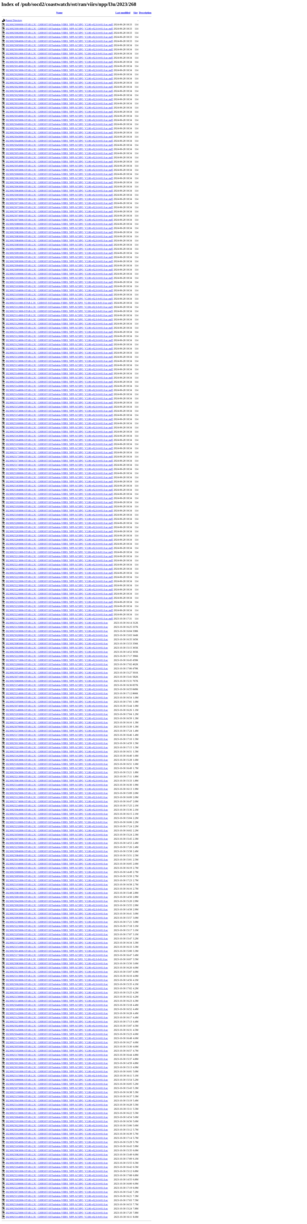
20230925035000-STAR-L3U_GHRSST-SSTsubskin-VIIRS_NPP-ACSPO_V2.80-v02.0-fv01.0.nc (57, 930)
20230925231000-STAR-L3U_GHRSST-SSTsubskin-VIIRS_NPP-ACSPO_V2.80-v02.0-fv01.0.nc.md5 (59, 602)
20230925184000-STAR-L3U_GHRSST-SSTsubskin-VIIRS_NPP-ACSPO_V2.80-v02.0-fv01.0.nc (57, 1204)
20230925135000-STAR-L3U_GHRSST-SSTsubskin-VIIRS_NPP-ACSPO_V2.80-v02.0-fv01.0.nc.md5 (59, 369)
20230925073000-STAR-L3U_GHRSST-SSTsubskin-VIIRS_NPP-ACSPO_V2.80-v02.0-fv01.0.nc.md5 (59, 211)
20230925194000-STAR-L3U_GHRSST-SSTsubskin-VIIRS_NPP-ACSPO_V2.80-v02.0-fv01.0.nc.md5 (59, 514)
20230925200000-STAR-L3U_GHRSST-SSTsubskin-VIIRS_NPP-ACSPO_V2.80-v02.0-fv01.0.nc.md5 (59, 523)
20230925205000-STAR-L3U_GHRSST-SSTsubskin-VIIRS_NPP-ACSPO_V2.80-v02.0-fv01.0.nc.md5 (59, 543)
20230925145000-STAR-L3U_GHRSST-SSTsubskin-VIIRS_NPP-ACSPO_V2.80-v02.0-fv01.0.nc (57, 1030)
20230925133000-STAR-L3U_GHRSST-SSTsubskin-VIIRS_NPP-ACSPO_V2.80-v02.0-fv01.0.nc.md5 (59, 361)
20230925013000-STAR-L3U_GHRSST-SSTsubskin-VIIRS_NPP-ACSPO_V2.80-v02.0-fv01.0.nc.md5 (59, 62)
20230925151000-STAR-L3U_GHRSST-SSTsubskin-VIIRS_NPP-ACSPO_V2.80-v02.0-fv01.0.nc (57, 946)
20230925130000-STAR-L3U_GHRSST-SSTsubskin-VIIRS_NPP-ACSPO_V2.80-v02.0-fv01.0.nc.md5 (59, 348)
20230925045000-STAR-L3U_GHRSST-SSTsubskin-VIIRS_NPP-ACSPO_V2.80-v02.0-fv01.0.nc (57, 1208)
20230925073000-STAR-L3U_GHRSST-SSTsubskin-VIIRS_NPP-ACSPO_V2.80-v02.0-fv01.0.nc (57, 1088)
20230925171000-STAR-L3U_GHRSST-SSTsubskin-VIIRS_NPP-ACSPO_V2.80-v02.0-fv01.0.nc (57, 660)
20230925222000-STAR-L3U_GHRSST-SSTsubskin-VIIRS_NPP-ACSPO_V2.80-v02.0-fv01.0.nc (57, 656)
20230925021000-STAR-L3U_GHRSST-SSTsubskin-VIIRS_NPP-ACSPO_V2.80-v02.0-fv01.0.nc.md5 (59, 78)
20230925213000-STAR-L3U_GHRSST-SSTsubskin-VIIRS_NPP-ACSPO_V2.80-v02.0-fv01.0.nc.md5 (59, 560)
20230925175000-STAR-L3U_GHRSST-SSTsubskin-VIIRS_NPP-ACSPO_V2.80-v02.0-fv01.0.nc (57, 1038)
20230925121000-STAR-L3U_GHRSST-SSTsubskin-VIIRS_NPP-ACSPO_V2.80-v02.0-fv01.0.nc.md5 (59, 327)
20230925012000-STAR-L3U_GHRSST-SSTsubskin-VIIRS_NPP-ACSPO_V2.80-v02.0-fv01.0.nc (57, 1063)
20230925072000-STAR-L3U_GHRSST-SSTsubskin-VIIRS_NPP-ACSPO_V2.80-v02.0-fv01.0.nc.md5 (59, 207)
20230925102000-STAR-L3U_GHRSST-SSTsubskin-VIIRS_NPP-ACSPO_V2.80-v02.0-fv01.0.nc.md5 (59, 282)
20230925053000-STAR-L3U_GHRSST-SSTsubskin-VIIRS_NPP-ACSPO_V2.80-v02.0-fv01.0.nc (57, 760)
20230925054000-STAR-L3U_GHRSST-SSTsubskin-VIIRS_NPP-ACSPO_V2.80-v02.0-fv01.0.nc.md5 (59, 165)
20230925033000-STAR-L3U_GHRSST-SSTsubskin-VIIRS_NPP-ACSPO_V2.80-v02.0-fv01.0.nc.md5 (59, 111)
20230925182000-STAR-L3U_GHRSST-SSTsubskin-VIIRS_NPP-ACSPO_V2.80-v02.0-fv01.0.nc (57, 764)
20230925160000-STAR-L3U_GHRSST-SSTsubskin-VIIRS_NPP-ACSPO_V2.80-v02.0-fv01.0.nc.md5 (59, 423)
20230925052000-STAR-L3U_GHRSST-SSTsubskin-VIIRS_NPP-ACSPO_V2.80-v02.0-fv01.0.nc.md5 (59, 157)
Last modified (122, 12)
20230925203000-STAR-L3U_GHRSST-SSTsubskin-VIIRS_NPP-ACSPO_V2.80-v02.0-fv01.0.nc (57, 714)
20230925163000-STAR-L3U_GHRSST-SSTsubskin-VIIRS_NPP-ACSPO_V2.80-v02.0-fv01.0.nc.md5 (59, 435)
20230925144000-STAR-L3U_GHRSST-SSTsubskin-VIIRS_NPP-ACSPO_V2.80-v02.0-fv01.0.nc (57, 784)
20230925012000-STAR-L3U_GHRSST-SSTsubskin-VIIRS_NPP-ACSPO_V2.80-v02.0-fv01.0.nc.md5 (59, 57)
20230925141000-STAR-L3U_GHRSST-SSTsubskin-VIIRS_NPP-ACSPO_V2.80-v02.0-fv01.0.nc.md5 (59, 377)
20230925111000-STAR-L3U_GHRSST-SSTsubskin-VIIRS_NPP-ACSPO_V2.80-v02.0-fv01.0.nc (57, 959)
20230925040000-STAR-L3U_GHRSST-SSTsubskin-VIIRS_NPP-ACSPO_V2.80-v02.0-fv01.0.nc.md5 (59, 124)
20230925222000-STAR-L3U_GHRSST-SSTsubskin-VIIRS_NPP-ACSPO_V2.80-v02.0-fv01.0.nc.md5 (59, 581)
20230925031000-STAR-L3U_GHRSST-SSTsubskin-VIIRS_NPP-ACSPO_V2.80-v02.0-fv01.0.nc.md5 (59, 103)
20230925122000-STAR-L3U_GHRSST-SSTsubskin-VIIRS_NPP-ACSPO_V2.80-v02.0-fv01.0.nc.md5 (59, 332)
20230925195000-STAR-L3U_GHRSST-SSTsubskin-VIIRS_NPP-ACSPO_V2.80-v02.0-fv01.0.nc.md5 (59, 519)
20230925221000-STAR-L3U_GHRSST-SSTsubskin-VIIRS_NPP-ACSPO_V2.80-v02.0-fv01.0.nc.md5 (59, 577)
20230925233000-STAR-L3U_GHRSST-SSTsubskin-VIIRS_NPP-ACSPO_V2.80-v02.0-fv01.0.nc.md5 (59, 610)
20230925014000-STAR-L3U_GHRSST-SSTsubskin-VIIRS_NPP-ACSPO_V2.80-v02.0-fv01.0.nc (57, 951)
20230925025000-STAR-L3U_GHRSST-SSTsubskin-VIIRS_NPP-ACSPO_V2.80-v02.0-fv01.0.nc (57, 793)
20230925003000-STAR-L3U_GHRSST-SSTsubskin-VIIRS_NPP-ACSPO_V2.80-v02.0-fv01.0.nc (57, 843)
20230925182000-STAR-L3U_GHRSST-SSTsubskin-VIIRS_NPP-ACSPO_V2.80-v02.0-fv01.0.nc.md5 (59, 481)
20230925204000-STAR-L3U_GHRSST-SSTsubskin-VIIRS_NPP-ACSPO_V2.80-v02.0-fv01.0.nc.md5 (59, 539)
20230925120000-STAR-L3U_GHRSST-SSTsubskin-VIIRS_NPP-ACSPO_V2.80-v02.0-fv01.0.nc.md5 (59, 323)
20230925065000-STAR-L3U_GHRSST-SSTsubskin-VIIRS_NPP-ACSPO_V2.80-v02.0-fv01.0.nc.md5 (59, 195)
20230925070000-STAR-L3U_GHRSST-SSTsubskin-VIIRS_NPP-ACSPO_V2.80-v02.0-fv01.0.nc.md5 (59, 199)
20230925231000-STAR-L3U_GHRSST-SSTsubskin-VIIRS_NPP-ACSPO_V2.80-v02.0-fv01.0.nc (57, 880)
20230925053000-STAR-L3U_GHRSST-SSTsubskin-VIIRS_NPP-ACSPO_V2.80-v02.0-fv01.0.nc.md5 (59, 161)
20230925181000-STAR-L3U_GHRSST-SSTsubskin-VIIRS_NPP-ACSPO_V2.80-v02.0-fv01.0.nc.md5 (59, 477)
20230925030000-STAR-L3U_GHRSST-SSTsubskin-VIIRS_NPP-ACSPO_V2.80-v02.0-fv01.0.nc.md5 (59, 99)
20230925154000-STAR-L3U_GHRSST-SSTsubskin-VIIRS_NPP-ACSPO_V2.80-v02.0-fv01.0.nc (57, 685)
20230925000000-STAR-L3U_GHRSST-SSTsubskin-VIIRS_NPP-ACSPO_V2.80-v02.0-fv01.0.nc (57, 872)
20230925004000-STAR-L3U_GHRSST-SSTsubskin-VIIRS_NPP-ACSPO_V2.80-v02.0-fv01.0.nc (57, 1117)
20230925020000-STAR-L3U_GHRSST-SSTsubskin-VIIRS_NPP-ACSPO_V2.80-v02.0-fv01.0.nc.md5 (59, 74)
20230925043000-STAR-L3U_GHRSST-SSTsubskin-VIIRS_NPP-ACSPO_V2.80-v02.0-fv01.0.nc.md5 (59, 136)
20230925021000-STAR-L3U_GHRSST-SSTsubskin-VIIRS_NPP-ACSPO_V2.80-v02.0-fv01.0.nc (57, 818)
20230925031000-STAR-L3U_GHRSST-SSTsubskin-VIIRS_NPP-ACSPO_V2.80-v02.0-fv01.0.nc (57, 1171)
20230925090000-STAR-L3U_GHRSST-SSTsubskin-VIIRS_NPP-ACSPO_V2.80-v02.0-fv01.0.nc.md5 (59, 249)
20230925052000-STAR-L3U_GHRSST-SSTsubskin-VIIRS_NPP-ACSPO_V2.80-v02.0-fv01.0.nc (57, 672)
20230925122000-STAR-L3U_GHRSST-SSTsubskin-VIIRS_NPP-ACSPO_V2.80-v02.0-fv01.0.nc (57, 814)
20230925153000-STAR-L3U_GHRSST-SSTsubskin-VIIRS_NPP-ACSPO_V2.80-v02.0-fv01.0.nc (57, 639)
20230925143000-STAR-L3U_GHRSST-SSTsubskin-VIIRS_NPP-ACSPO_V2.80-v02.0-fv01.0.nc (57, 1104)
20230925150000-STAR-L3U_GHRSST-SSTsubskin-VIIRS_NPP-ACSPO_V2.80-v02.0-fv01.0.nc (57, 996)
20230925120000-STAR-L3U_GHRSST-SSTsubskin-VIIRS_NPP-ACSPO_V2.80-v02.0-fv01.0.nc (57, 789)
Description (145, 12)
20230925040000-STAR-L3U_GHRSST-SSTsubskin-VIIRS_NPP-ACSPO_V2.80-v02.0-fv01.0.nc (57, 1005)
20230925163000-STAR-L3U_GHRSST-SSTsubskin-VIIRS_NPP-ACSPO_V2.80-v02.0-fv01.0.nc (57, 913)
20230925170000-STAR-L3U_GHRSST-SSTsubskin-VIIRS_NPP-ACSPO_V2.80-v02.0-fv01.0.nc (57, 1055)
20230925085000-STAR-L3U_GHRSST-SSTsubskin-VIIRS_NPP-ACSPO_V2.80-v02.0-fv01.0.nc (57, 643)
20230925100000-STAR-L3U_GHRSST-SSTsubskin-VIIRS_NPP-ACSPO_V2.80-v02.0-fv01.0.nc (57, 1183)
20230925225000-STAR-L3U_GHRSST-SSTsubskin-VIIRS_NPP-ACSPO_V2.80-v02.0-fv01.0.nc (57, 1212)
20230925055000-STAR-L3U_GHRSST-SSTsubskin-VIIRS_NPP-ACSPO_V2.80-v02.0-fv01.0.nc (57, 1046)
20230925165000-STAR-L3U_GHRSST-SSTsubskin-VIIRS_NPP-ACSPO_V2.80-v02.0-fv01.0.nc (57, 1146)
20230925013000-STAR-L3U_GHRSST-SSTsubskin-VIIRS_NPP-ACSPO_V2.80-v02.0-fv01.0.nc (57, 743)
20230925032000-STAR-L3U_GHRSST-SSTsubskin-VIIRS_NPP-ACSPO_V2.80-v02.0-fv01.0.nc (57, 1129)
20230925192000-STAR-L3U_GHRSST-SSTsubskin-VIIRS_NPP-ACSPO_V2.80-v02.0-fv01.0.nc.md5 (59, 506)
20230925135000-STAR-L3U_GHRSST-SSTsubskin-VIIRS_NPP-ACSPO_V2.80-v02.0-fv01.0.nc (57, 627)
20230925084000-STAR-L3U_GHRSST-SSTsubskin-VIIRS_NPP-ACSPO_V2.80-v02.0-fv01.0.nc (57, 855)
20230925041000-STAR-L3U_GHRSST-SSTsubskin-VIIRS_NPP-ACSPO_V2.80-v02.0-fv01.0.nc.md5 (59, 128)
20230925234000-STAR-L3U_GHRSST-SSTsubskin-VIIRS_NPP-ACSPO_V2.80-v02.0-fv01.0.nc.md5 (59, 614)
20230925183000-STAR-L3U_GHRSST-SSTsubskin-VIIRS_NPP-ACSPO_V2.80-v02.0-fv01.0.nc (57, 1009)
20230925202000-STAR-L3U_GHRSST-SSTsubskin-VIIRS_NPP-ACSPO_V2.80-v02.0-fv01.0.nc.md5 (59, 531)
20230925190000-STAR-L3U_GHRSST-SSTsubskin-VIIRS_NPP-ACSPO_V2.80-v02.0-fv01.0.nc (57, 689)
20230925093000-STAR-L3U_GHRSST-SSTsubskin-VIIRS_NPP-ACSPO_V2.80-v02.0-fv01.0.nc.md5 (59, 261)
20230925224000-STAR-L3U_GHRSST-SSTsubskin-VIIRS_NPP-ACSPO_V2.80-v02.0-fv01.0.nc (57, 1187)
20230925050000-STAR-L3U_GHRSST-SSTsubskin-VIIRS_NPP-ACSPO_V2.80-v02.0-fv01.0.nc (57, 834)
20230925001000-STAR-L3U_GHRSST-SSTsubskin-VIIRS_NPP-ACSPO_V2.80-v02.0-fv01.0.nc (57, 897)
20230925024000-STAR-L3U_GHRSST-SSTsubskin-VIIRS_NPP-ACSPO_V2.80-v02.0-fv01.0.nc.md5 (59, 91)
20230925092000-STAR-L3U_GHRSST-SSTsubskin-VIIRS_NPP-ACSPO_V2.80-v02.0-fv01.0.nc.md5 (59, 257)
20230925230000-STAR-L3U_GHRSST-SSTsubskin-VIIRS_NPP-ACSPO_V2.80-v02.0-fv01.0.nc (57, 922)
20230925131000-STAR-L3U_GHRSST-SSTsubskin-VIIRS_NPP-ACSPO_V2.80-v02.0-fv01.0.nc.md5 (59, 352)
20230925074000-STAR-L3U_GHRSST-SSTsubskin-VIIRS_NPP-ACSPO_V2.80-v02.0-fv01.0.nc (57, 706)
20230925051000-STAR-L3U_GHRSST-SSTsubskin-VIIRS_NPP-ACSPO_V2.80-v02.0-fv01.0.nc (57, 992)
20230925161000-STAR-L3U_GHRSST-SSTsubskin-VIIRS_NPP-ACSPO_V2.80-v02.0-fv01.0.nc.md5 (59, 427)
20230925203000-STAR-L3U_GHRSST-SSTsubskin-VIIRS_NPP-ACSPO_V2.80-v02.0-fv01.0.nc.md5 (59, 535)
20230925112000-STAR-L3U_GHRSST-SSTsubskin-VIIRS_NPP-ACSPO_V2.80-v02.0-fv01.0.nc (57, 797)
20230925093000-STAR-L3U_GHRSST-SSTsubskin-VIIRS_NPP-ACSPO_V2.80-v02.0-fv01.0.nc (57, 917)
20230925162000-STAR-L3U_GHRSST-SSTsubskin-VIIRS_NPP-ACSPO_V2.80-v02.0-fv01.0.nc (57, 755)
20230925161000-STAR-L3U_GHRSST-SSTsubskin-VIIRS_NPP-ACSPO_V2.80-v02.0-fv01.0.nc (57, 1133)
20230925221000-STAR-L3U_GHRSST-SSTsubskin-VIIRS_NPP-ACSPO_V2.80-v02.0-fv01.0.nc (57, 747)
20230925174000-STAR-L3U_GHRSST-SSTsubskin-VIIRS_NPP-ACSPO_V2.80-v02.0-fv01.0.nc (57, 801)
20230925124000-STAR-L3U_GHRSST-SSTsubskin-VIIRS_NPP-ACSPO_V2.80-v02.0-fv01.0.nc (57, 722)
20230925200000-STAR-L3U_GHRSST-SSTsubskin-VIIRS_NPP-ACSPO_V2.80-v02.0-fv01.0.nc (57, 664)
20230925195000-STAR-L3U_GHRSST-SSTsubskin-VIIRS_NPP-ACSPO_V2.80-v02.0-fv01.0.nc (57, 701)
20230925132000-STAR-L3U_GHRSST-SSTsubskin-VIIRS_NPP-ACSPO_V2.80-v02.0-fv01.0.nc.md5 (59, 357)
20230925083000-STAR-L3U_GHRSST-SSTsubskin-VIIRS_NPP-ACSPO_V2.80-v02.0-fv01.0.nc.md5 (59, 236)
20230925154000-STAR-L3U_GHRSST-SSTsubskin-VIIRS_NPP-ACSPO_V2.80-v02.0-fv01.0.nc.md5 (59, 415)
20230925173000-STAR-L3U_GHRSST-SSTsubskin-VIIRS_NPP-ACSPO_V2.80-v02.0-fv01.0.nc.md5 (59, 460)
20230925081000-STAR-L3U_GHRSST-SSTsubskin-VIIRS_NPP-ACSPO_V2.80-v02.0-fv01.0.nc (57, 892)
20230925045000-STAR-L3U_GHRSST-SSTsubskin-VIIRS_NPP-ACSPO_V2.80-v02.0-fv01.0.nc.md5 (59, 145)
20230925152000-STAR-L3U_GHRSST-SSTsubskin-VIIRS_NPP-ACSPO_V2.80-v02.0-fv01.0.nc (57, 942)
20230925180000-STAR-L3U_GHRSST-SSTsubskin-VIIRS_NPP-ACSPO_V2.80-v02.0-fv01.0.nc (57, 768)
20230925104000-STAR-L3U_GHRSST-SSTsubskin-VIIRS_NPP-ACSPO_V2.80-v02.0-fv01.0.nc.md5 (59, 290)
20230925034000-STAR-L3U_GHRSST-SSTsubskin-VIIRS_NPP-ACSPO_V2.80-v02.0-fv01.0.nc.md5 (59, 116)
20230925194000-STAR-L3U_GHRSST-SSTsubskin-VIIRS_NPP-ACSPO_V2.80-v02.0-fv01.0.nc (57, 718)
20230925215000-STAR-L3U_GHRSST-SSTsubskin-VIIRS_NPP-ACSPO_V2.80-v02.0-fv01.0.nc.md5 (59, 568)
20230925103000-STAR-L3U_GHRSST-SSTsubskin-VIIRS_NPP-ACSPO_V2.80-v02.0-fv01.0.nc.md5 (59, 286)
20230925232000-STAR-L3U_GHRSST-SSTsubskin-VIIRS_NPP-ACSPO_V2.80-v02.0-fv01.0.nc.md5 (59, 606)
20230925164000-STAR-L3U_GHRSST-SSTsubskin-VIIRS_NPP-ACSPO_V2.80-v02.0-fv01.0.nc (57, 1167)
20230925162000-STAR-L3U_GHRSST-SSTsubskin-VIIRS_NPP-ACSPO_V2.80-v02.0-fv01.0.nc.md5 (59, 431)
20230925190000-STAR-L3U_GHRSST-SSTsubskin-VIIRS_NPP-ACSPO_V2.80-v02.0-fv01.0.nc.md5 (59, 498)
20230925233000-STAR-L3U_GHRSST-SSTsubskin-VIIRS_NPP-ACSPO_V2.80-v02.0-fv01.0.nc (57, 730)
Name (59, 12)
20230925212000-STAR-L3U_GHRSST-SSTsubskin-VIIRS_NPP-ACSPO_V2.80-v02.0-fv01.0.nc (57, 739)
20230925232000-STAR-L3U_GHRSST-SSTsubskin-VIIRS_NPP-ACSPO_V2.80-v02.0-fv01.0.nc (57, 826)
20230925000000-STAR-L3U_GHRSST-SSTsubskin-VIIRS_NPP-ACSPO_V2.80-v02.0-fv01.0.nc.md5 (59, 24)
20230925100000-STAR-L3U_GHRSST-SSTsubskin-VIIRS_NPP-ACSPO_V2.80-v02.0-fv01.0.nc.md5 (59, 273)
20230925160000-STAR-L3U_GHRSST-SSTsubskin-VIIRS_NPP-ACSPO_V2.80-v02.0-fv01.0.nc (57, 1092)
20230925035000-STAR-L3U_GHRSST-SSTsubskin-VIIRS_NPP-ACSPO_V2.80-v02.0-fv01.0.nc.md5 (59, 120)
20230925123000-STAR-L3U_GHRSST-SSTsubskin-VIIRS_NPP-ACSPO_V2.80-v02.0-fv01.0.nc (57, 888)
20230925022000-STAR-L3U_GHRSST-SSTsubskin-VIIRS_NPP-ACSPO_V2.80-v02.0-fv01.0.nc (57, 1125)
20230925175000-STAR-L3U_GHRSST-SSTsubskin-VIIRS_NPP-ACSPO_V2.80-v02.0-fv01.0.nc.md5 (59, 469)
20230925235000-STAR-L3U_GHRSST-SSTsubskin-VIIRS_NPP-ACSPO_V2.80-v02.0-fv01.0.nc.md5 (59, 618)
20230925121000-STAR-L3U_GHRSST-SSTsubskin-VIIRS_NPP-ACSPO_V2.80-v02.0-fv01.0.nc (57, 622)
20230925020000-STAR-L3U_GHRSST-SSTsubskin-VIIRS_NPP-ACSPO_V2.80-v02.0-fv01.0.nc (57, 635)
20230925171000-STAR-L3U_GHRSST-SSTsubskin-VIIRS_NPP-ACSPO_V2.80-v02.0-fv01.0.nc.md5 (59, 452)
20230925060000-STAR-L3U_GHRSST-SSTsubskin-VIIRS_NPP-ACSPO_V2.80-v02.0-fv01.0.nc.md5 (59, 174)
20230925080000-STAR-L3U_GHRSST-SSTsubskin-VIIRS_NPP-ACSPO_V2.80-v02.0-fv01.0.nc (57, 938)
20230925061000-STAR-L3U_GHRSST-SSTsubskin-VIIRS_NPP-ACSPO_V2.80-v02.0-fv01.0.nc (57, 780)
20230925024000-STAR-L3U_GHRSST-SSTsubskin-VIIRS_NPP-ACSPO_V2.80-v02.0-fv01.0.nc (57, 1025)
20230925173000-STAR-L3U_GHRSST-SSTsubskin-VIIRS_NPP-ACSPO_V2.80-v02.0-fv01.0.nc (57, 955)
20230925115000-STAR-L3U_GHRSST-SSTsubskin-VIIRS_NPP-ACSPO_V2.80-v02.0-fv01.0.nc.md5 (59, 319)
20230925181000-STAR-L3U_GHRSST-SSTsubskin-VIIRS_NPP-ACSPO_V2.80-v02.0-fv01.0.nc (57, 751)
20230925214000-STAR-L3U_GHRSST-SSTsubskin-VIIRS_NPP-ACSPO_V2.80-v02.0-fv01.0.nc (57, 693)
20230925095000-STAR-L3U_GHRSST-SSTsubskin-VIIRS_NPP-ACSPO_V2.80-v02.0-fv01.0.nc (57, 876)
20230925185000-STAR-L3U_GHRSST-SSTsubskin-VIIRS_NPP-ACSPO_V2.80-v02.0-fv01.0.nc (57, 697)
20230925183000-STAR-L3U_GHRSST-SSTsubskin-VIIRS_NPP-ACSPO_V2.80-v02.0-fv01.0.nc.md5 (59, 485)
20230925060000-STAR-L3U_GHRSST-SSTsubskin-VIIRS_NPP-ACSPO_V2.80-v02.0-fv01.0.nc (57, 681)
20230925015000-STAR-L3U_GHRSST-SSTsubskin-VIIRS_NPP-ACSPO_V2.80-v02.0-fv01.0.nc (57, 859)
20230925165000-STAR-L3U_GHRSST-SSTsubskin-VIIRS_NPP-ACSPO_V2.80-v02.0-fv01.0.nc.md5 (59, 444)
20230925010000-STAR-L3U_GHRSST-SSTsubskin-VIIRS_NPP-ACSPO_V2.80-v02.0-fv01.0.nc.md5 (59, 49)
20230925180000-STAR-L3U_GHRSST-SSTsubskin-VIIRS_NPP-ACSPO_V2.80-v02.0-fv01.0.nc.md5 (59, 473)
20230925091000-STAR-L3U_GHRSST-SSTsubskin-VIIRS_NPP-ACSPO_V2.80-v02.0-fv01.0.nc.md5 (59, 253)
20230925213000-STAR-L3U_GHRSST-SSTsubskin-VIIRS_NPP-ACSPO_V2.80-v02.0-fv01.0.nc (57, 776)
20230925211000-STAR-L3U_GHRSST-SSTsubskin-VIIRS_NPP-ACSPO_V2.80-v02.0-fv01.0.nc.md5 (59, 552)
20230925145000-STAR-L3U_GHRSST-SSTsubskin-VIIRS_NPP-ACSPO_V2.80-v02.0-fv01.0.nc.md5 (59, 394)
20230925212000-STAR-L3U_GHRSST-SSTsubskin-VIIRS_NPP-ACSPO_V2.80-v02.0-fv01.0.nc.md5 (59, 556)
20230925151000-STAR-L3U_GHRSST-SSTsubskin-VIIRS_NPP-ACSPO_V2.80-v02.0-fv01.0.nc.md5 (59, 402)
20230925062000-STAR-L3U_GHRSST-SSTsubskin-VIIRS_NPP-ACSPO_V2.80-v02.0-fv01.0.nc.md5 (59, 182)
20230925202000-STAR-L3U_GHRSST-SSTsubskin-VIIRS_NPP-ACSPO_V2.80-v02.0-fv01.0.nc (57, 1200)
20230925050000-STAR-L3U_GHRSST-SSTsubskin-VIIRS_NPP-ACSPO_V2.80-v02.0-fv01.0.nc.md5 (59, 149)
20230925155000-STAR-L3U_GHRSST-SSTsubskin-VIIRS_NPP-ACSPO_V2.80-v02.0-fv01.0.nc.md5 (59, 419)
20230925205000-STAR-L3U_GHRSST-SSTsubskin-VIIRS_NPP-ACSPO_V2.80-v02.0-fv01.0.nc (57, 934)
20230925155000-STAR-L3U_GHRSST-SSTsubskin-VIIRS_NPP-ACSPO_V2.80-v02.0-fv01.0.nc (57, 1096)
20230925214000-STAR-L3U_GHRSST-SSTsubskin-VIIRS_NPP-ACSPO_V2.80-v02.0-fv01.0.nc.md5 (59, 564)
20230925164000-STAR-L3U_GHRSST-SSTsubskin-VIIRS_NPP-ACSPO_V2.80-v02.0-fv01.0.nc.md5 (59, 440)
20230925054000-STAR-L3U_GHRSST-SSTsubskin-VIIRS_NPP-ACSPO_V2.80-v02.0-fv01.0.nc (57, 1142)
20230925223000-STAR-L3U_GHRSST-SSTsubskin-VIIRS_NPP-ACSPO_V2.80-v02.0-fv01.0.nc (57, 926)
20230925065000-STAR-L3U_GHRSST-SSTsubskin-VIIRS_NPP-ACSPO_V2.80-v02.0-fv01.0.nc (57, 1059)
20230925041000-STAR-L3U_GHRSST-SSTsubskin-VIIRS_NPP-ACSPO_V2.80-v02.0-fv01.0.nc (57, 1100)
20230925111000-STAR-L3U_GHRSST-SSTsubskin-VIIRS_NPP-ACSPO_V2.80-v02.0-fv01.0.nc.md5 (59, 303)
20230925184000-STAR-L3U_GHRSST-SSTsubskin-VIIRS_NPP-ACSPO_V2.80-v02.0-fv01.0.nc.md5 (59, 489)
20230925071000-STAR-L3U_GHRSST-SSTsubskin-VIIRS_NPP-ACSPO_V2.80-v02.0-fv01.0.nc (57, 676)
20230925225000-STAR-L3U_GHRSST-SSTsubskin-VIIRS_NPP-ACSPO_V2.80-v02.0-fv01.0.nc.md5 (59, 593)
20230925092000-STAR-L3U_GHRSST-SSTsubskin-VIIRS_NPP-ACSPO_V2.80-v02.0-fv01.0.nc (57, 905)
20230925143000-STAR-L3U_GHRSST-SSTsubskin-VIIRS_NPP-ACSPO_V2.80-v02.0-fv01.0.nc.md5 (59, 386)
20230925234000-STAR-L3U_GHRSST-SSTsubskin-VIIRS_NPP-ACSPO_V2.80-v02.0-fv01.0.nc (57, 805)
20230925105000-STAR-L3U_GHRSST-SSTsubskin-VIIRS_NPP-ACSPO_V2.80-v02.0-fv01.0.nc (57, 1084)
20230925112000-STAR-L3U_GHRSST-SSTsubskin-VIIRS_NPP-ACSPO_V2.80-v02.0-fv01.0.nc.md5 (59, 307)
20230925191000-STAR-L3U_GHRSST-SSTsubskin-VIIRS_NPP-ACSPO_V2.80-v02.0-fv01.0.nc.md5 (59, 502)
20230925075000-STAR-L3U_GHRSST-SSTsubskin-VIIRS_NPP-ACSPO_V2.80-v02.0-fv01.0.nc (57, 838)
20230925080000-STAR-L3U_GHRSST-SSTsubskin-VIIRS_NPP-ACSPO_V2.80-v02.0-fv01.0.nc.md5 (59, 224)
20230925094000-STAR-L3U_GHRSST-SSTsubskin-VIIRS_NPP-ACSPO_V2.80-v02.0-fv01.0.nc (57, 851)
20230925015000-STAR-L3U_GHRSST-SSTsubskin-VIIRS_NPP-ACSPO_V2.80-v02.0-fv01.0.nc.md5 (59, 70)
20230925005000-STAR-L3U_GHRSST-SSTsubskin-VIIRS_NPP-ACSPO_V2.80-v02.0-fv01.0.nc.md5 (59, 45)
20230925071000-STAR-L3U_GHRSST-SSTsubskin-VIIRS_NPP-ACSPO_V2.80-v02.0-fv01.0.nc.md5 (59, 203)
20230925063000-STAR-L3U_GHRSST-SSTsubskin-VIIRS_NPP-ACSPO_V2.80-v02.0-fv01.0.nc (57, 1150)
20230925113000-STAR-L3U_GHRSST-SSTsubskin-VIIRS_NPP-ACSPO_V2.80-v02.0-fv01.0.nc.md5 (59, 311)
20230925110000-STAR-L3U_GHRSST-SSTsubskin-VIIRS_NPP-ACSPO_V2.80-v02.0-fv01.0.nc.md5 (59, 298)
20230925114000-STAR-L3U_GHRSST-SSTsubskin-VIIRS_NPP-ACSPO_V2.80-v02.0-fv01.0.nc (57, 1217)
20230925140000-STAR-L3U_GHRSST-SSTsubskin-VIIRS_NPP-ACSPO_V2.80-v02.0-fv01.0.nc (57, 710)
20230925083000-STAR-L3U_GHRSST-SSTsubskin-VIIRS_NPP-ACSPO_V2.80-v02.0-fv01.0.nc (57, 963)
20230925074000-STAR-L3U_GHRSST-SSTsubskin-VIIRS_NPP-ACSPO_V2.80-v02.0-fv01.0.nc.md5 (59, 215)
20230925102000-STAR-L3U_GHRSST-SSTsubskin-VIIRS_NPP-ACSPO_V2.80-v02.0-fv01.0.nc (57, 830)
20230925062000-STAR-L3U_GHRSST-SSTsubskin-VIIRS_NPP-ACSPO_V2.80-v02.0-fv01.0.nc (57, 984)
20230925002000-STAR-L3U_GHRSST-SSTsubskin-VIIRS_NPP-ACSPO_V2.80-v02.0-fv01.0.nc (57, 652)
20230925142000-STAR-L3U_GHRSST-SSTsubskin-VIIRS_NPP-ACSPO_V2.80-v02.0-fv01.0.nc (57, 1013)
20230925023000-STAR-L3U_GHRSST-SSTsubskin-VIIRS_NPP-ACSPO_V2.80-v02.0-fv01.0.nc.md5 (59, 86)
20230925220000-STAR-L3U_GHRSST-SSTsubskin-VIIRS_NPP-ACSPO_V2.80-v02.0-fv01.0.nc (57, 1138)
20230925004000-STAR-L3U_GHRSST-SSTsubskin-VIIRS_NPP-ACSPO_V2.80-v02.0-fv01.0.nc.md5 (59, 41)
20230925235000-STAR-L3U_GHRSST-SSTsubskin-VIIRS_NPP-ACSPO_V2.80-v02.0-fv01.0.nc (57, 847)
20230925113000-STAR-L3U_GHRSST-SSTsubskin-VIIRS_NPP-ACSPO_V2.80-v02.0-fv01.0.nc (57, 976)
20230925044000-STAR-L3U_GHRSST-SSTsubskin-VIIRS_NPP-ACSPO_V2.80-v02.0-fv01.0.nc (57, 1034)
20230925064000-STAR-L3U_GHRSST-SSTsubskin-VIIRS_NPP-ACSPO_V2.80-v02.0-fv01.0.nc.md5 (59, 190)
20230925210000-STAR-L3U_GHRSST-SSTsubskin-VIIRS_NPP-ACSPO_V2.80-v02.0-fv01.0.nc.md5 (59, 548)
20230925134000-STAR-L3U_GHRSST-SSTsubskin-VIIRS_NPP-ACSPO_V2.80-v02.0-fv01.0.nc (57, 1000)
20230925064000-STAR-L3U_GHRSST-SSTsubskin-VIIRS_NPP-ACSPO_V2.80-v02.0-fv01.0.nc (57, 809)
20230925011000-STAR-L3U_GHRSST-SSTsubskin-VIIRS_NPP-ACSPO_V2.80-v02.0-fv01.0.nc (57, 909)
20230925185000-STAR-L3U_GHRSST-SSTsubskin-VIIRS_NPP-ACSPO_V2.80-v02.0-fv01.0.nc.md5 (59, 494)
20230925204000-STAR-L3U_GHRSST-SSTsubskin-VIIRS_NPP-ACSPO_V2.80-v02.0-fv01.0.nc (57, 668)
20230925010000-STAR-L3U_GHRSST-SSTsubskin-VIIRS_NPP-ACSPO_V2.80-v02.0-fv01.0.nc (57, 980)
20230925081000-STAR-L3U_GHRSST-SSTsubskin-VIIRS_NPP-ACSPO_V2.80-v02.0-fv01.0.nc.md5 (59, 228)
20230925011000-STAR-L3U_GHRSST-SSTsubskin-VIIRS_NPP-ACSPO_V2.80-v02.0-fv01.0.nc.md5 (59, 53)
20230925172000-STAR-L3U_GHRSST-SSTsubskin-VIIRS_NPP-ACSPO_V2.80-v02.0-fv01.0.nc (57, 735)
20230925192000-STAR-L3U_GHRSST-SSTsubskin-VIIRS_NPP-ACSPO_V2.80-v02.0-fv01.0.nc (57, 1050)
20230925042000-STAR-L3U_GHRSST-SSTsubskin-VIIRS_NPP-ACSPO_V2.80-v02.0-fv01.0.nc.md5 (59, 132)
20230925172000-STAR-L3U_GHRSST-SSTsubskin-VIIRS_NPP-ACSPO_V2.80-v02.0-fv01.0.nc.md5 (59, 456)
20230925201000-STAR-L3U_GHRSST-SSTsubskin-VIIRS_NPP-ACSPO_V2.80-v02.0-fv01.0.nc (57, 988)
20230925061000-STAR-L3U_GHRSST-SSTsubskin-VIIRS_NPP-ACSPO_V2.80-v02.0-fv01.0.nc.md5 (59, 178)
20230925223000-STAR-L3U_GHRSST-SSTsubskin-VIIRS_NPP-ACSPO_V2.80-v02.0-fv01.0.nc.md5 (59, 585)
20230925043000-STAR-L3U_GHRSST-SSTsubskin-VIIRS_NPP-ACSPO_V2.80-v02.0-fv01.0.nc (57, 772)
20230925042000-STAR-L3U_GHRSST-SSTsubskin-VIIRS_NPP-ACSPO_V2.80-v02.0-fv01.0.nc (57, 901)
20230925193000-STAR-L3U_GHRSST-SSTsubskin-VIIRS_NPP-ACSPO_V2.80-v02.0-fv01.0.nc (57, 884)
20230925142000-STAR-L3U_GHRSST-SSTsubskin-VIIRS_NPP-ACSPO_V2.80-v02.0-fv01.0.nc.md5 (59, 381)
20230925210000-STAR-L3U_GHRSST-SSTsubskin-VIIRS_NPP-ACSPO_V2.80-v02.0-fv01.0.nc (57, 1175)
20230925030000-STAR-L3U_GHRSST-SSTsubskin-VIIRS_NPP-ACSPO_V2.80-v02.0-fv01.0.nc (57, 1109)
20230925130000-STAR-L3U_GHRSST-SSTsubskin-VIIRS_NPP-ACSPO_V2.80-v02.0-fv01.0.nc (57, 868)
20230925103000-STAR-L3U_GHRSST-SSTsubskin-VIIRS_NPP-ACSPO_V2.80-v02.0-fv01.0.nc (57, 631)
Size (135, 12)
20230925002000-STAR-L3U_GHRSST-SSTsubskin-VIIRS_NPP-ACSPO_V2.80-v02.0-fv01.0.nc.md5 (59, 32)
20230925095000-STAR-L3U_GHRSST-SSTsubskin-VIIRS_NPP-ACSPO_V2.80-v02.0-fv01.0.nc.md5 (59, 269)
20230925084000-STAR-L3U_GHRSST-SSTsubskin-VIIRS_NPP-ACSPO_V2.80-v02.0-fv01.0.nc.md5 (59, 240)
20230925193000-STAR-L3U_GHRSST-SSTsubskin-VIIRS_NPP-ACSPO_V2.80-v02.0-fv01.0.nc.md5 (59, 510)
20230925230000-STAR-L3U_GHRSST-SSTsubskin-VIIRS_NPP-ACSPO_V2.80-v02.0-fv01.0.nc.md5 (59, 598)
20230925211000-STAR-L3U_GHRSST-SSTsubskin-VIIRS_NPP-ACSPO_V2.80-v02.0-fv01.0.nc (57, 1158)
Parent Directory (14, 20)
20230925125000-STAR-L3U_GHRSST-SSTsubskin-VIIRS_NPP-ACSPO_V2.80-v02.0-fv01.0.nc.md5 (59, 344)
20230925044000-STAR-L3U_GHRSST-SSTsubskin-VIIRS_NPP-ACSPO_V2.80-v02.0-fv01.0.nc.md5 (59, 140)
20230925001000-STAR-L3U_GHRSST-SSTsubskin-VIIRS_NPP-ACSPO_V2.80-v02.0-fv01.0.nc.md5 (59, 28)
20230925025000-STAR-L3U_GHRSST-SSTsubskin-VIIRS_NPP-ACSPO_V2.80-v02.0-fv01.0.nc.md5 (59, 95)
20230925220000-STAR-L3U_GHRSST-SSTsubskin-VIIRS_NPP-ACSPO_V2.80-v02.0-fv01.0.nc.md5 (59, 573)
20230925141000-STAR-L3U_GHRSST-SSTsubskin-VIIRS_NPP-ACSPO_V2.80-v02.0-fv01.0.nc (57, 1042)
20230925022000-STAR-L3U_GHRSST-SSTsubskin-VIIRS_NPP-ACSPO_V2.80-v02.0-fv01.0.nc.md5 (59, 82)
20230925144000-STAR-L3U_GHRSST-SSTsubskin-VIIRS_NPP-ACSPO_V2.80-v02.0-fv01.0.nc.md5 (59, 390)
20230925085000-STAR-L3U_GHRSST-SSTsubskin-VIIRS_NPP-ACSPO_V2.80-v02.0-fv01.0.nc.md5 (59, 244)
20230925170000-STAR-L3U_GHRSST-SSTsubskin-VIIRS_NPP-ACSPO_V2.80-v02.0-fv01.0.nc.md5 (59, 448)
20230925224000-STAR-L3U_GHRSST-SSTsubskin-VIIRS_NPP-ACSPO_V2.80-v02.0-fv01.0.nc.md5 (59, 589)
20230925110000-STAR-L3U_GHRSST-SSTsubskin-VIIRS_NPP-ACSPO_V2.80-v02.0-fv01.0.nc (57, 822)
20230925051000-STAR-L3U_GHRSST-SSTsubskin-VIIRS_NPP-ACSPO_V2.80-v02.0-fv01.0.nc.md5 (59, 153)
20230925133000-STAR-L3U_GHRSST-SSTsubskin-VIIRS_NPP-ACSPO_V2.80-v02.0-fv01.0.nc (57, 1113)
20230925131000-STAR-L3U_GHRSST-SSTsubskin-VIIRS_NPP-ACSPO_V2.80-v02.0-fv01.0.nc (57, 967)
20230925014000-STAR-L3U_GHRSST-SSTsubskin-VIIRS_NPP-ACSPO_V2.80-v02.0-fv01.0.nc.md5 (59, 66)
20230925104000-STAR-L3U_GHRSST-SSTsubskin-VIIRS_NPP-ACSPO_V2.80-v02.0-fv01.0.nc (57, 863)
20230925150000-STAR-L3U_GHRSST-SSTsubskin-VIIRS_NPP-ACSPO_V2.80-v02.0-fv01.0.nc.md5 (59, 398)
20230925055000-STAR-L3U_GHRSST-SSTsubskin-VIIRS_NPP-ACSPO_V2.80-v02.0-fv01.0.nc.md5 (59, 170)
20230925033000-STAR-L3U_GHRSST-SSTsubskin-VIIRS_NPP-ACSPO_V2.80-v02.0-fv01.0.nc (57, 1067)
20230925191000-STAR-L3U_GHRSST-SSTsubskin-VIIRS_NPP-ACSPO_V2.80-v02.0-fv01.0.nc (57, 1121)
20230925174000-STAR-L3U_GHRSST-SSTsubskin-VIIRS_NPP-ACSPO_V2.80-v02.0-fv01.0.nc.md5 (59, 465)
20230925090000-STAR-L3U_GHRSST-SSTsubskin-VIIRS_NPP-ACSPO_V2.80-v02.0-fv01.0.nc (57, 1079)
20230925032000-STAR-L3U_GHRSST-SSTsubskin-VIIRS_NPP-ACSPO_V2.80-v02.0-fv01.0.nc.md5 (59, 107)
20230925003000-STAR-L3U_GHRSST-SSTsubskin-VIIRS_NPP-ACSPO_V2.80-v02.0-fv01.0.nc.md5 (59, 37)
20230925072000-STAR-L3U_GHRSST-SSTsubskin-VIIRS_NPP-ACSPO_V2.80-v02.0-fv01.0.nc (57, 1192)
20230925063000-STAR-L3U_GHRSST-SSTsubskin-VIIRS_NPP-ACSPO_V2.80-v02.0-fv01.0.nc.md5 (59, 186)
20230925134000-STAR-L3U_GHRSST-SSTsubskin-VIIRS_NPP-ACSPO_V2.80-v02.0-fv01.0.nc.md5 (59, 365)
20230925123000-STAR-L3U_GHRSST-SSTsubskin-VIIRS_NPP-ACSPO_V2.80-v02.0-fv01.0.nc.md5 (59, 336)
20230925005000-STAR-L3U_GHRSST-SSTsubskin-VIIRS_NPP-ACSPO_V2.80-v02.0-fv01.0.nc (57, 1179)
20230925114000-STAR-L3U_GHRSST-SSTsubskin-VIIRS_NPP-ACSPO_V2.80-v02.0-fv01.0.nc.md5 (59, 315)
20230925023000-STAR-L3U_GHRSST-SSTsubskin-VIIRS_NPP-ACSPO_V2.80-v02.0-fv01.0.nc (57, 971)
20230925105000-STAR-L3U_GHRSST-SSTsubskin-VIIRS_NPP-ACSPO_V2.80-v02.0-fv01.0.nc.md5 (59, 294)
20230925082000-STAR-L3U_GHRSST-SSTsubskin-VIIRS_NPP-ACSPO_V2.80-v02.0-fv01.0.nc (57, 1154)
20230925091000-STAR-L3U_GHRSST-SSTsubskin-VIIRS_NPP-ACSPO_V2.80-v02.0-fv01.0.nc (57, 1163)
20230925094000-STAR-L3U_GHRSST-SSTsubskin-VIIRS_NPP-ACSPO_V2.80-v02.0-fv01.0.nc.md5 (59, 265)
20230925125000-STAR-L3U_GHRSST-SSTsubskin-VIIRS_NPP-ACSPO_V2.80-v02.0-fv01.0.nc (57, 1017)
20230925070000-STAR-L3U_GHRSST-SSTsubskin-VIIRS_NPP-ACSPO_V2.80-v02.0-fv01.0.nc (57, 726)
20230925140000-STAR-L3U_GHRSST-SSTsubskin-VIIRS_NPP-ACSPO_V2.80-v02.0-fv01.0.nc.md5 (59, 373)
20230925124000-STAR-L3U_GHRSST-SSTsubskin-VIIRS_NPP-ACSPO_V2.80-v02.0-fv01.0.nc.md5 (59, 340)
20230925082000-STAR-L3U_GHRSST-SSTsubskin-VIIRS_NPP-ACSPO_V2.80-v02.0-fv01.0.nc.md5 (59, 232)
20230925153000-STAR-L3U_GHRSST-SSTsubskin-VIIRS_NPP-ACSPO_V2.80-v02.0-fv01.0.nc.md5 (59, 411)
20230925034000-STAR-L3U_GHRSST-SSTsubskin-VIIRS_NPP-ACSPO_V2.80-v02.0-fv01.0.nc (57, 647)
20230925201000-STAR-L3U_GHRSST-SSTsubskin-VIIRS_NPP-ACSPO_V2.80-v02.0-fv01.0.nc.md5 (59, 527)
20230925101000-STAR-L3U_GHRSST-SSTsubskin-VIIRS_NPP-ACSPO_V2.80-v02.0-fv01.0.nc (57, 1071)
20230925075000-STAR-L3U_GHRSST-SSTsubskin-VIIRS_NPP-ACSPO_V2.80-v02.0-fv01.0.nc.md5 (59, 219)
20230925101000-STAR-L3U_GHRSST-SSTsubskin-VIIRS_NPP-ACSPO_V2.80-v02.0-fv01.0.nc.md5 (59, 278)
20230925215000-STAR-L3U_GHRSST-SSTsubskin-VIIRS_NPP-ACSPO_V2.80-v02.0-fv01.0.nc (57, 1021)
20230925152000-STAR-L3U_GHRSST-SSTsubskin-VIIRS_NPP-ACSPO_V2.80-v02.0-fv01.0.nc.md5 (59, 406)
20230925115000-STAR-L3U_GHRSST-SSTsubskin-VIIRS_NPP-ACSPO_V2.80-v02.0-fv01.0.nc (57, 1075)
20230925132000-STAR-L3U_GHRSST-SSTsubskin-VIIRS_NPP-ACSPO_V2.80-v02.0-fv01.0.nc (57, 1196)
